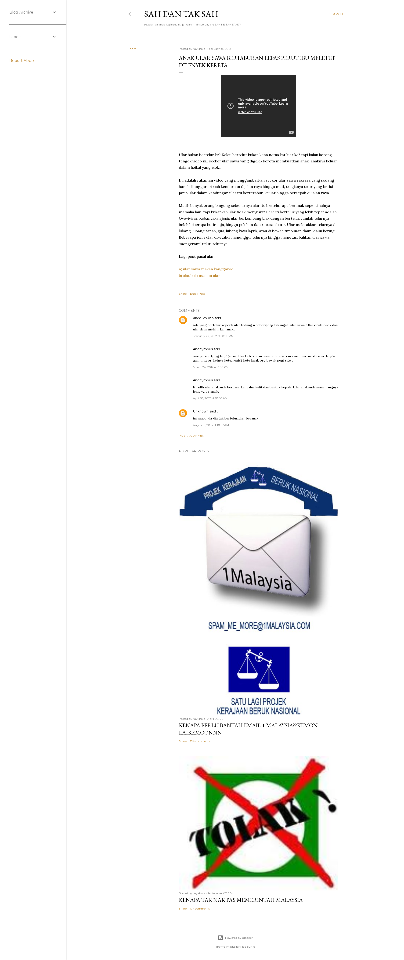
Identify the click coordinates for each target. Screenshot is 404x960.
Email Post (197, 293)
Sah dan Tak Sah (181, 13)
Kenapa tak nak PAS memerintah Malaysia (241, 899)
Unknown (201, 411)
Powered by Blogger (239, 937)
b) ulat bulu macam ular (199, 275)
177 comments (200, 908)
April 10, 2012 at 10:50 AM (210, 398)
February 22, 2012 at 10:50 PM (213, 336)
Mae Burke (247, 946)
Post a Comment (192, 435)
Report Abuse (22, 60)
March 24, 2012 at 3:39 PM (210, 367)
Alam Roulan (203, 318)
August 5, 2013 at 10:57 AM (211, 425)
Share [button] (132, 49)
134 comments (200, 741)
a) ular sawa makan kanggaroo (206, 269)
